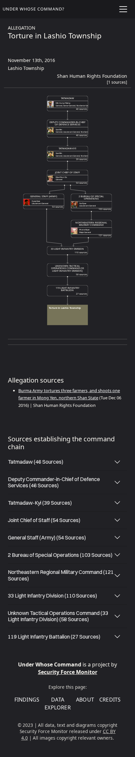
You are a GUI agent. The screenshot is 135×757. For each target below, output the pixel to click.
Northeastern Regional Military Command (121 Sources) (61, 575)
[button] (117, 83)
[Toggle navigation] (123, 9)
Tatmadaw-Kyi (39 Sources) (40, 502)
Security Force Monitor (67, 672)
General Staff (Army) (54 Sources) (47, 537)
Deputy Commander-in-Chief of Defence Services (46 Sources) (54, 482)
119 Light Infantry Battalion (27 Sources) (54, 636)
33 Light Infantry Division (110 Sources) (52, 595)
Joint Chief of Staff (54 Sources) (44, 520)
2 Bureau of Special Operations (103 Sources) (60, 555)
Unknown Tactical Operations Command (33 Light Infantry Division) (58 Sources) (58, 616)
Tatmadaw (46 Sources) (35, 461)
